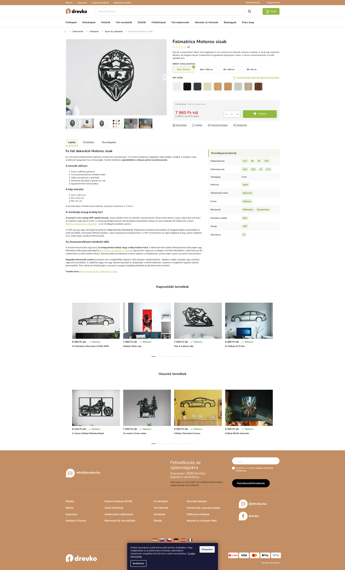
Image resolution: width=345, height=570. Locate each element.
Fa (244, 234)
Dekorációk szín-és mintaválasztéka (258, 77)
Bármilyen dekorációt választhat (81, 223)
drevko (254, 516)
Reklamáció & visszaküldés (120, 520)
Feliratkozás (258, 483)
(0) (188, 47)
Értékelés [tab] (88, 142)
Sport (245, 184)
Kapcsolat (82, 2)
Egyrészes (247, 193)
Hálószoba (248, 209)
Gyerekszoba (263, 209)
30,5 (253, 169)
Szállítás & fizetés (122, 2)
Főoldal (70, 501)
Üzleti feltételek (114, 507)
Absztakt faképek (197, 501)
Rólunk (69, 2)
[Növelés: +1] (237, 114)
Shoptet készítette (270, 562)
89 (252, 161)
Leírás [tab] (71, 142)
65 (259, 161)
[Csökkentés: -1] (226, 114)
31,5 (245, 161)
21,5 (268, 169)
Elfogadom (207, 549)
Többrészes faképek (198, 514)
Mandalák (159, 514)
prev (68, 329)
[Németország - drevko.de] (176, 539)
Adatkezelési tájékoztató (119, 514)
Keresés (249, 11)
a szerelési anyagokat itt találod (115, 250)
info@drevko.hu (88, 472)
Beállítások (138, 563)
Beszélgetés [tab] (109, 142)
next (277, 329)
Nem (245, 218)
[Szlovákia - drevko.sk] (162, 539)
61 (261, 169)
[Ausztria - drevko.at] (183, 539)
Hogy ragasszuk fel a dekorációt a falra (98, 271)
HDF (245, 226)
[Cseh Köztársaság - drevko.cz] (169, 539)
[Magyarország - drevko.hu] (155, 539)
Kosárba (260, 114)
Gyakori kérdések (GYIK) (118, 501)
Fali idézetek (161, 507)
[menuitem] (71, 22)
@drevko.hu (258, 504)
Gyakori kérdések (100, 2)
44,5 (266, 161)
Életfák (158, 520)
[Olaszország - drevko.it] (190, 539)
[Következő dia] (165, 77)
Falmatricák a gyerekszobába (203, 507)
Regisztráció (273, 2)
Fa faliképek (161, 501)
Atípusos (247, 201)
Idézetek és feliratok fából (202, 520)
